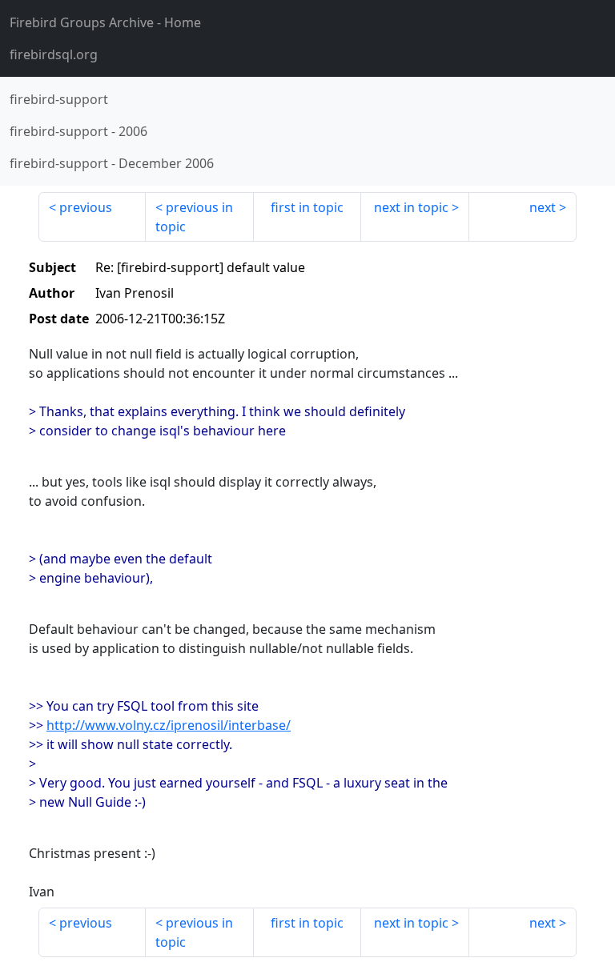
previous (85, 207)
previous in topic (194, 216)
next (542, 207)
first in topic (307, 207)
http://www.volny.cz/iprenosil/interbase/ (168, 725)
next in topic (411, 207)
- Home (105, 22)
